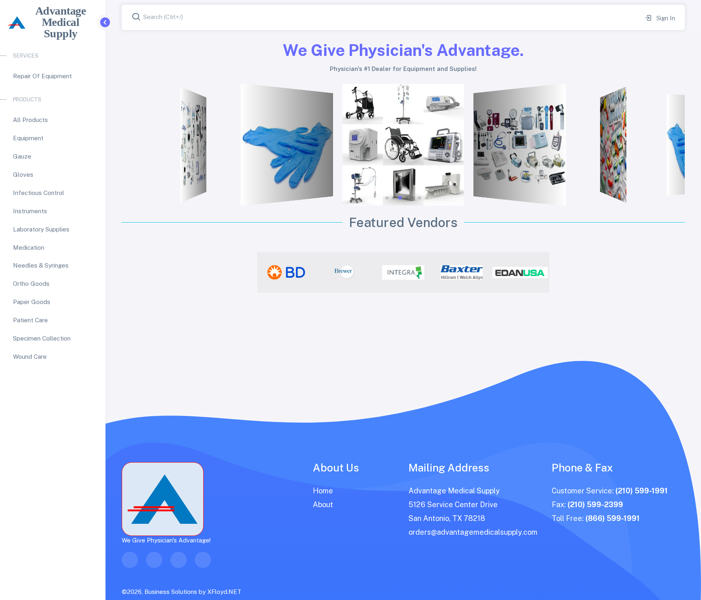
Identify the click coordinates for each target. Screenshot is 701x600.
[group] (286, 272)
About (323, 504)
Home (323, 490)
